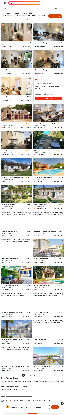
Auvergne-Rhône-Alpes (24, 381)
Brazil (15, 389)
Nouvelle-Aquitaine (44, 381)
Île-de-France (55, 381)
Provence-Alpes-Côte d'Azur (9, 381)
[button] (46, 3)
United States (5, 389)
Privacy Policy (15, 409)
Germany (25, 389)
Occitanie (35, 381)
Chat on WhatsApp (55, 16)
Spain (19, 389)
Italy (11, 389)
